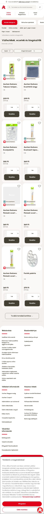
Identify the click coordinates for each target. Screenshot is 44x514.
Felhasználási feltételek (31, 401)
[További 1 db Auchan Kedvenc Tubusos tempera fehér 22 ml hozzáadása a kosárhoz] (18, 107)
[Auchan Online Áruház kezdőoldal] (3, 7)
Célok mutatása (22, 509)
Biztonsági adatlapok (30, 419)
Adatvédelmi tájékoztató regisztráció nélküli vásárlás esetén (10, 373)
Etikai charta (5, 414)
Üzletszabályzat (7, 422)
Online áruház (13, 28)
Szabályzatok (28, 341)
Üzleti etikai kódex (7, 405)
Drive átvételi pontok (8, 358)
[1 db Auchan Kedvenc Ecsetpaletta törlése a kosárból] (5, 170)
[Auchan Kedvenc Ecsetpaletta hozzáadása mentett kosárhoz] (18, 122)
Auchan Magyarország (9, 393)
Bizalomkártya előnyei (31, 337)
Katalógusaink (6, 438)
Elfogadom (22, 504)
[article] (12, 88)
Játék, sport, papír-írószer (28, 28)
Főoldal (4, 28)
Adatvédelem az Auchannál (10, 401)
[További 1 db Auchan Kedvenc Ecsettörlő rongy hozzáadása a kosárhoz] (38, 107)
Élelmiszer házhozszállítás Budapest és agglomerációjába (10, 342)
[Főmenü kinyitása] (40, 7)
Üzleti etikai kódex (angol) (10, 410)
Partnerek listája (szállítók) (31, 497)
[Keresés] (9, 7)
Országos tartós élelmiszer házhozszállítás (10, 353)
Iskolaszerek (16, 31)
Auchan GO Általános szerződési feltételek (31, 414)
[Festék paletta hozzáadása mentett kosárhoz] (39, 249)
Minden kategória (9, 22)
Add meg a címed (24, 2)
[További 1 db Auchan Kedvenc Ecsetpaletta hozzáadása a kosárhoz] (18, 170)
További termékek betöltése (21, 316)
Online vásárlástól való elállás (9, 379)
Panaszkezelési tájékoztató (10, 450)
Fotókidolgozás (29, 410)
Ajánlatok (27, 345)
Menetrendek (28, 405)
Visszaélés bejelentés (8, 418)
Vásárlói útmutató (7, 442)
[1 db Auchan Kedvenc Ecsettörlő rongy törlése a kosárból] (26, 107)
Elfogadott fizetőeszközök (10, 446)
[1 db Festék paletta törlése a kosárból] (26, 296)
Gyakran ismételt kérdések (32, 393)
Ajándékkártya (28, 397)
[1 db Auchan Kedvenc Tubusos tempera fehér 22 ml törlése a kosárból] (5, 107)
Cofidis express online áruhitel (8, 362)
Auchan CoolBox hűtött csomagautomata (9, 348)
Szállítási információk (8, 337)
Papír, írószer (6, 31)
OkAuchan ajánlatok (27, 22)
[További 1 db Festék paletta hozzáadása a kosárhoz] (38, 296)
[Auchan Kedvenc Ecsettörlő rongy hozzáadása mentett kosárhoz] (39, 59)
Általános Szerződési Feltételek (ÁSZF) (8, 367)
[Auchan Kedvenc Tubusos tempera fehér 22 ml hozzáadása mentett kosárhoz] (18, 59)
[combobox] (21, 7)
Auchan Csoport (7, 397)
